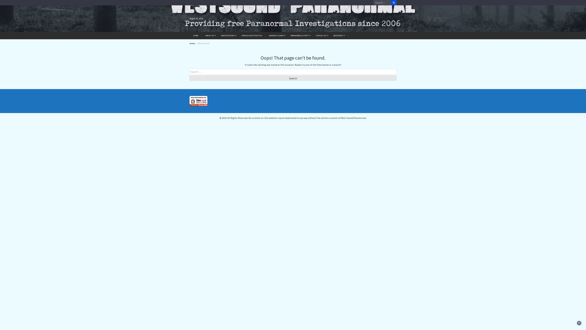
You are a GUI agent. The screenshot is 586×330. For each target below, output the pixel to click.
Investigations (227, 35)
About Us (210, 35)
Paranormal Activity (299, 35)
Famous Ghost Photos (252, 35)
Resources (338, 35)
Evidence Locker (276, 35)
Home (195, 35)
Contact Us (321, 35)
